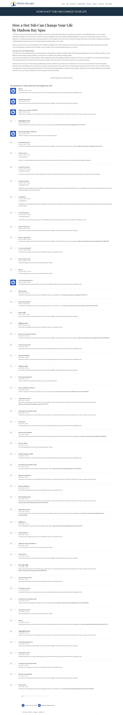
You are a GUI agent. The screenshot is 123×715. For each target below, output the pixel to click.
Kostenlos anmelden (24, 355)
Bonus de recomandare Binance (27, 334)
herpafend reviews (23, 181)
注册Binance (22, 522)
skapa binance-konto (24, 509)
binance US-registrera (24, 302)
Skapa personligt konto (24, 475)
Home (63, 4)
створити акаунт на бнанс (25, 454)
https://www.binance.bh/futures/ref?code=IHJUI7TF (95, 624)
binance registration (24, 486)
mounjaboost (22, 197)
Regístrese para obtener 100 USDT (28, 110)
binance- (20, 269)
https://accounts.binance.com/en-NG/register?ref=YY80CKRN (93, 241)
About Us (89, 4)
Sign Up (20, 88)
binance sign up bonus (24, 99)
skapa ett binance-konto (25, 577)
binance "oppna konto (24, 237)
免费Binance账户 (23, 323)
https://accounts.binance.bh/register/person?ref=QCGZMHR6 (78, 688)
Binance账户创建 (23, 565)
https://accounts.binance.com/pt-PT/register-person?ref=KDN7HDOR (80, 305)
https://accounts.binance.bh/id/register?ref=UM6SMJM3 (67, 468)
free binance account (24, 588)
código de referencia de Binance (27, 543)
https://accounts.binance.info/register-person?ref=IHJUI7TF (33, 404)
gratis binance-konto (24, 142)
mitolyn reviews (22, 153)
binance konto (22, 554)
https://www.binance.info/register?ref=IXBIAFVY (94, 436)
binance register (23, 443)
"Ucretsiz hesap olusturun (25, 280)
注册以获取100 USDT (24, 121)
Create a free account (24, 345)
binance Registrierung (24, 497)
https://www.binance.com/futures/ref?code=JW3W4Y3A (32, 570)
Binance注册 (22, 312)
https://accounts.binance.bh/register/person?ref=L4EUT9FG (33, 502)
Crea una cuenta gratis (24, 248)
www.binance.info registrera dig (27, 411)
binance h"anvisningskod (25, 674)
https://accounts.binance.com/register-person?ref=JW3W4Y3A (93, 337)
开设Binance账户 (23, 366)
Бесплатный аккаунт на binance (27, 131)
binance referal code (24, 226)
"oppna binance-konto (24, 398)
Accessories (73, 4)
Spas (67, 4)
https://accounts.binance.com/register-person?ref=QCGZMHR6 (73, 391)
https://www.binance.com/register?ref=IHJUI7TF (90, 146)
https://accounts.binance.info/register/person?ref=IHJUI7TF (68, 525)
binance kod (21, 421)
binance (20, 620)
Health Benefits (81, 4)
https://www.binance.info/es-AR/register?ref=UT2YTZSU (71, 124)
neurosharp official (23, 212)
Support (95, 4)
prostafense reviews (24, 167)
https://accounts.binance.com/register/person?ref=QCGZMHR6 (72, 602)
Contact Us (101, 4)
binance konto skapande (25, 377)
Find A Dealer (108, 4)
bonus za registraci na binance (26, 387)
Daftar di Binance (23, 532)
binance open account (24, 259)
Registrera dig (22, 291)
